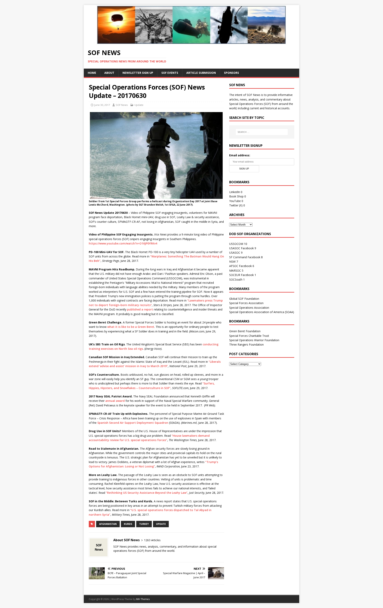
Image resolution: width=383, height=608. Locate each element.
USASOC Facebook (241, 248)
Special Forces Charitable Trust (249, 336)
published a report (140, 309)
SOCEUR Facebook (241, 275)
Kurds (128, 524)
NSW (232, 261)
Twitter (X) (236, 205)
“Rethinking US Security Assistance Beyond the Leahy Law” (147, 493)
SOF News (122, 105)
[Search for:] (261, 132)
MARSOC (235, 270)
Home (92, 73)
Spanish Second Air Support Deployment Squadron (132, 423)
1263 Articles (152, 540)
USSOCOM (236, 244)
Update (138, 105)
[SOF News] (191, 42)
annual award (115, 401)
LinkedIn (234, 192)
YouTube (235, 201)
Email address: (239, 155)
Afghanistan (108, 524)
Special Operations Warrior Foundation (254, 340)
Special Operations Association (249, 307)
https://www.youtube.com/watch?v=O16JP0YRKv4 (123, 243)
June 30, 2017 (102, 105)
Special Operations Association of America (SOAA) (261, 312)
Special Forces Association (246, 303)
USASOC (234, 252)
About (109, 73)
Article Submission (201, 73)
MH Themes (143, 599)
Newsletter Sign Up (137, 73)
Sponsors (231, 73)
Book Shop (236, 196)
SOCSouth (235, 279)
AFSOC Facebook (240, 266)
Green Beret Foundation (245, 331)
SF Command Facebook (244, 257)
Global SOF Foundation (244, 299)
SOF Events (169, 73)
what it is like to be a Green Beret (130, 327)
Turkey (144, 524)
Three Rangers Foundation (246, 344)
